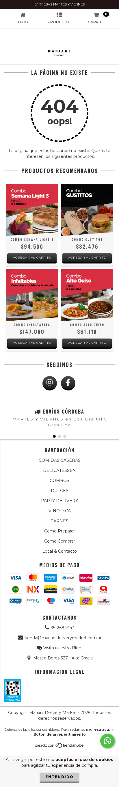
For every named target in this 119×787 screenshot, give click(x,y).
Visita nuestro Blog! (62, 647)
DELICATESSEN (59, 470)
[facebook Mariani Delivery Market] (68, 383)
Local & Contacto (59, 551)
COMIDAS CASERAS (60, 460)
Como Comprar (59, 541)
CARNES (59, 521)
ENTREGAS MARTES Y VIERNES (60, 4)
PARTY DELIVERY (59, 500)
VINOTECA (60, 510)
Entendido (59, 777)
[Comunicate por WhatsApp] (107, 741)
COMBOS (59, 480)
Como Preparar (59, 531)
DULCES (59, 490)
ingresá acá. (98, 729)
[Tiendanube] (59, 747)
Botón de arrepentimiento (60, 734)
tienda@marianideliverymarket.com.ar (63, 637)
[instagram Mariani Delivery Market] (49, 383)
